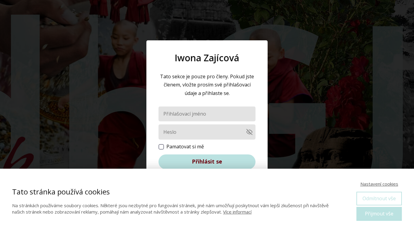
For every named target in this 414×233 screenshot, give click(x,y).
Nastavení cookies (379, 184)
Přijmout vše (379, 213)
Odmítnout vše (379, 198)
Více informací (237, 212)
